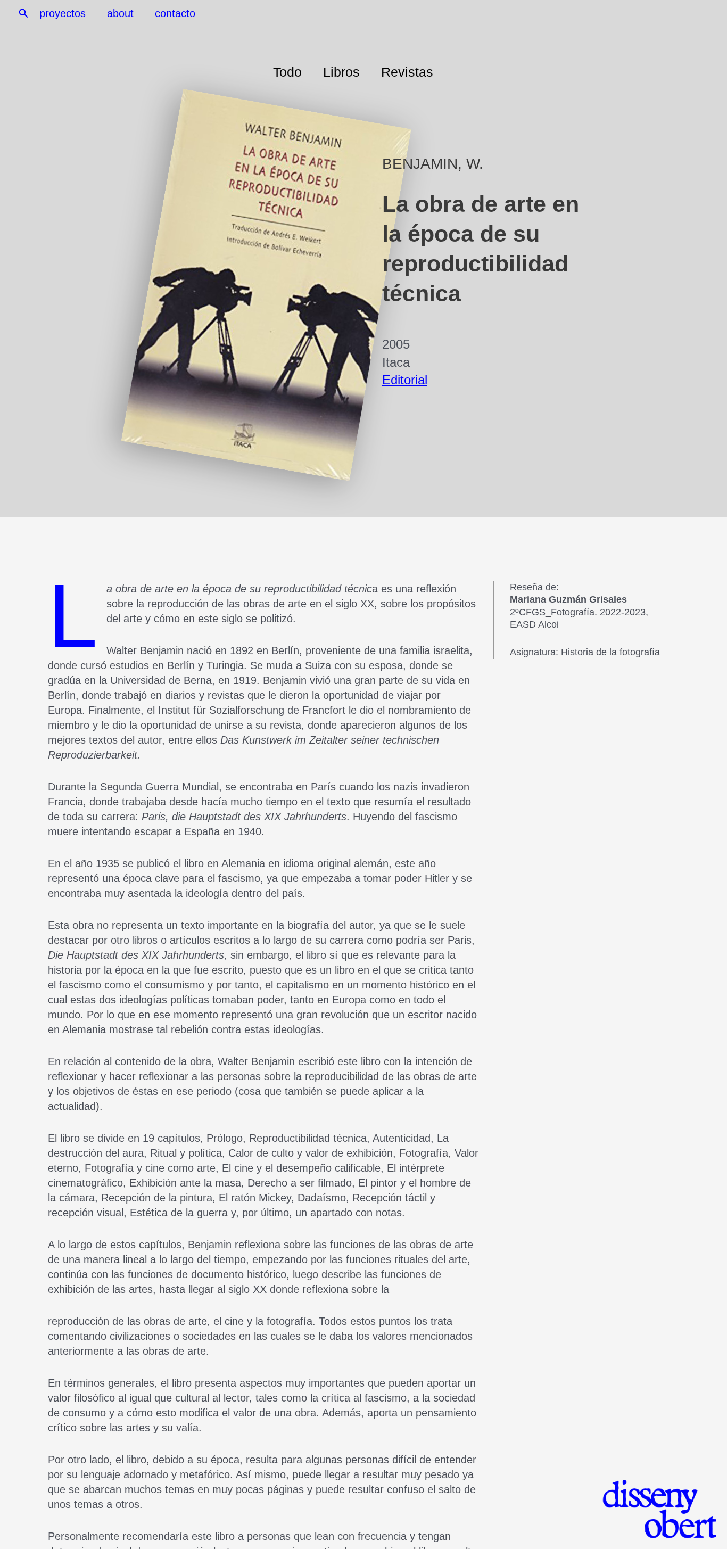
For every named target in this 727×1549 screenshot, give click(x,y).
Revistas (407, 71)
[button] (24, 13)
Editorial (404, 380)
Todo (287, 71)
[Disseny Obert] (649, 1509)
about (120, 13)
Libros (341, 71)
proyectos (62, 13)
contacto (175, 13)
